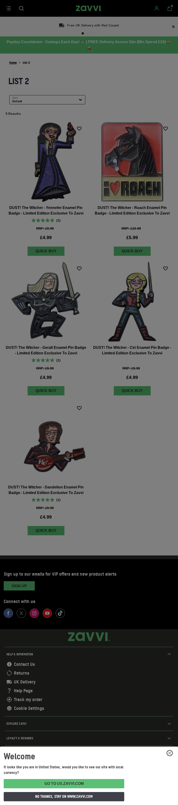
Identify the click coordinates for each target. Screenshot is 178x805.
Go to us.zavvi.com (64, 784)
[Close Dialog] (169, 753)
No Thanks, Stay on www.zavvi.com (64, 796)
